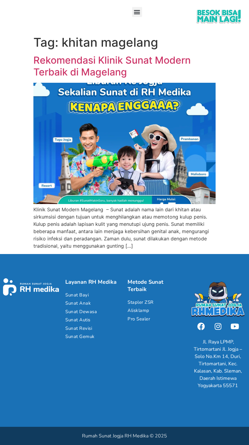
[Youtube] (234, 326)
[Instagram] (218, 326)
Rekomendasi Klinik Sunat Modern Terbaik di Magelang (112, 66)
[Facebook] (201, 326)
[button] (137, 12)
